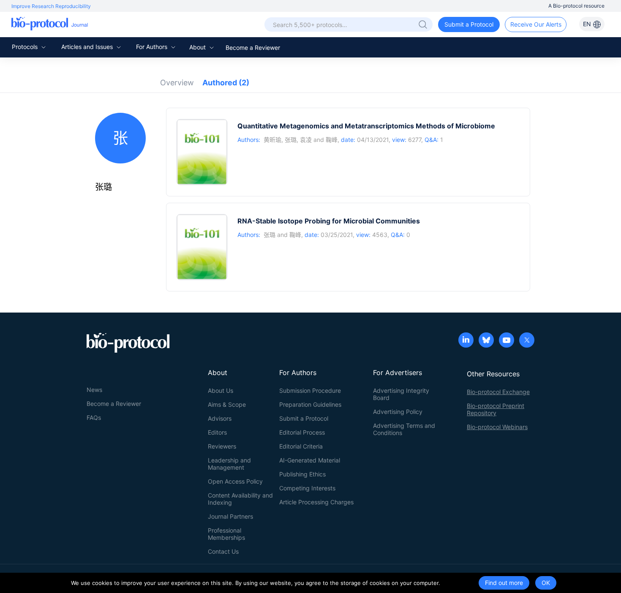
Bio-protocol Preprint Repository (495, 409)
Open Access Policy (235, 481)
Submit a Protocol (468, 24)
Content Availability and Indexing (240, 499)
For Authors (152, 46)
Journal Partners (230, 516)
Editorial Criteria (301, 446)
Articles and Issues (87, 46)
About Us (220, 390)
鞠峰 (332, 139)
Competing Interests (307, 488)
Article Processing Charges (316, 502)
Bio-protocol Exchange (498, 391)
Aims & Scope (227, 404)
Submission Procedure (310, 390)
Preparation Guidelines (310, 404)
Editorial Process (302, 432)
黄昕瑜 (272, 139)
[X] (526, 340)
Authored (225, 82)
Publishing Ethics (302, 474)
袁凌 (306, 139)
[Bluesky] (486, 340)
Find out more (504, 582)
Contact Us (223, 551)
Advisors (220, 418)
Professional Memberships (226, 534)
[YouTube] (506, 340)
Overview (177, 82)
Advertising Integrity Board (401, 394)
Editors (217, 432)
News (94, 389)
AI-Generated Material (309, 460)
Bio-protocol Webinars (497, 426)
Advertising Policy (397, 411)
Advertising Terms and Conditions (404, 429)
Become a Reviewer (253, 47)
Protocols (25, 46)
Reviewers (222, 446)
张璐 (291, 139)
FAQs (94, 417)
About (198, 47)
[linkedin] (466, 340)
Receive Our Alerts (535, 24)
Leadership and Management (229, 464)
